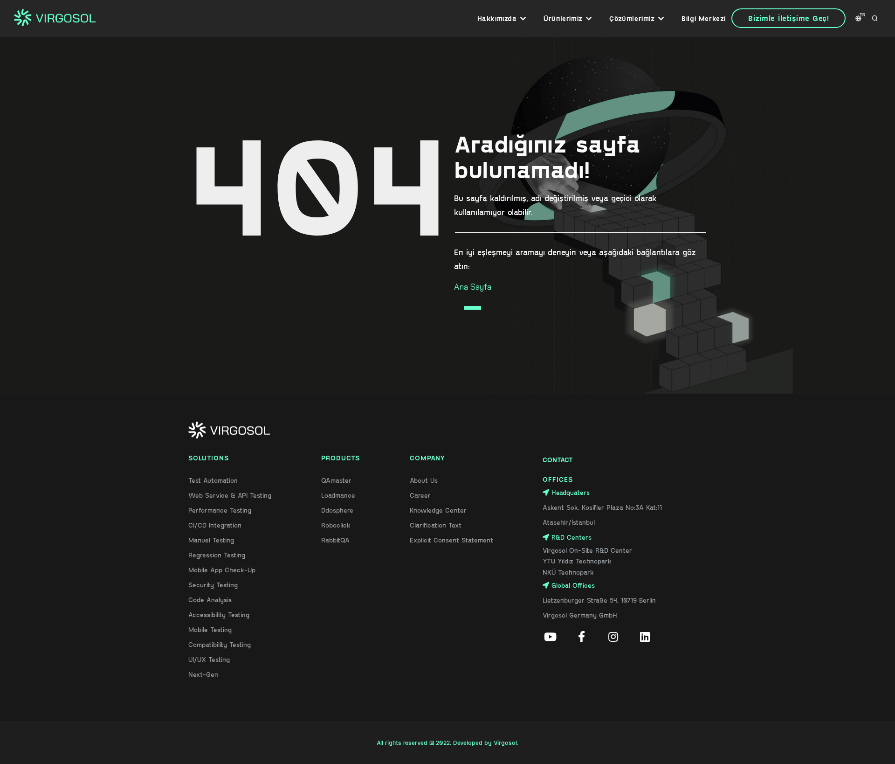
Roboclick (336, 525)
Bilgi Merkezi (704, 18)
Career (420, 495)
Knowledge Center (438, 510)
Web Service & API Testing (229, 495)
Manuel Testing (211, 540)
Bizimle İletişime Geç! (788, 18)
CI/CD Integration (214, 525)
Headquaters (570, 492)
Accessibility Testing (218, 614)
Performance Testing (219, 510)
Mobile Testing (210, 629)
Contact (558, 460)
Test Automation (213, 480)
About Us (424, 480)
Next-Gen (203, 674)
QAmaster (336, 480)
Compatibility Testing (219, 644)
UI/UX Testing (209, 659)
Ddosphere (337, 510)
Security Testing (213, 585)
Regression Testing (216, 555)
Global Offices (573, 585)
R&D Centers (571, 537)
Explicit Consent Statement (451, 540)
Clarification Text (435, 525)
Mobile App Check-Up (221, 570)
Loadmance (338, 495)
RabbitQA (335, 540)
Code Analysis (210, 600)
